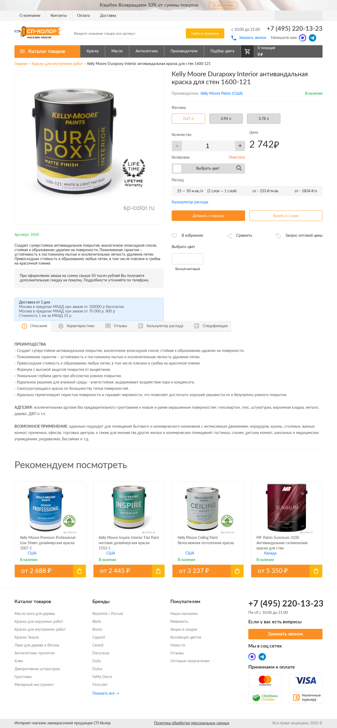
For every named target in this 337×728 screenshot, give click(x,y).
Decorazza (100, 653)
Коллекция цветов (185, 637)
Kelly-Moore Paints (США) (222, 93)
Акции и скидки (183, 629)
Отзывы (177, 653)
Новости (177, 645)
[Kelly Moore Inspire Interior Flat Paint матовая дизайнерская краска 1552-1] (129, 571)
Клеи (18, 661)
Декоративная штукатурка (37, 669)
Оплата (83, 16)
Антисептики (147, 51)
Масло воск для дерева (34, 614)
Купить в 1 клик (285, 216)
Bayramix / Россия (107, 614)
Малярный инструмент (34, 685)
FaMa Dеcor (102, 677)
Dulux (97, 669)
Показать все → (105, 693)
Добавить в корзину (208, 216)
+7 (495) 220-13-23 (295, 29)
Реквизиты (179, 622)
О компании (29, 16)
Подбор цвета (222, 51)
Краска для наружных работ (38, 622)
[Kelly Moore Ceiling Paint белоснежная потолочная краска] (208, 571)
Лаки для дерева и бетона (36, 645)
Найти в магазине (205, 34)
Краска (92, 51)
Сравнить (244, 235)
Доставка (108, 16)
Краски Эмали (26, 637)
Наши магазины (184, 614)
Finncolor (100, 685)
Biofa (96, 622)
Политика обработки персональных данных (191, 723)
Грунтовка (23, 677)
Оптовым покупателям (190, 661)
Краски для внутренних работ (57, 64)
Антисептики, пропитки (34, 653)
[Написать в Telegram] (312, 38)
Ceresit (97, 645)
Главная (20, 64)
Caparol (98, 637)
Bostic (97, 629)
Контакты (59, 16)
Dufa (96, 661)
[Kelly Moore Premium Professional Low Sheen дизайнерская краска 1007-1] (50, 571)
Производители (184, 51)
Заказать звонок (252, 38)
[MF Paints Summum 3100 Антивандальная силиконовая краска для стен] (286, 571)
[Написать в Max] (302, 38)
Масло (117, 51)
